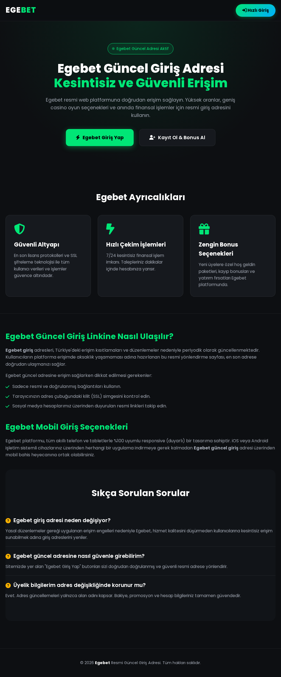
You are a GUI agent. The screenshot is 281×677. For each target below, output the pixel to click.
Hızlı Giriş (258, 10)
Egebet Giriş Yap (103, 137)
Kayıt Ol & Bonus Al (181, 137)
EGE (20, 10)
